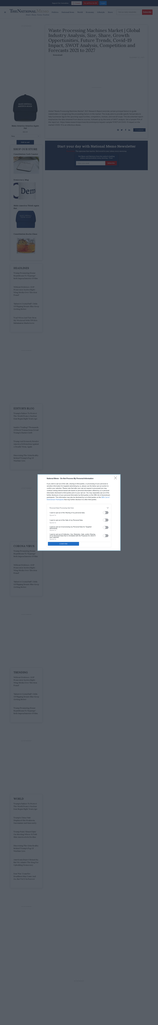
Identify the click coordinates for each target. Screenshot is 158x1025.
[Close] (116, 479)
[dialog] (79, 512)
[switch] (105, 512)
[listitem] (79, 508)
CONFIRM (63, 544)
